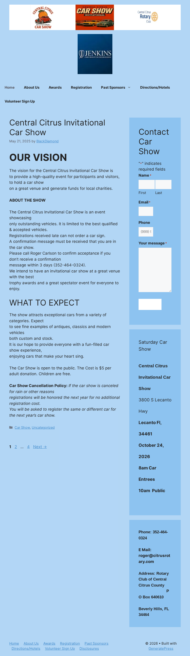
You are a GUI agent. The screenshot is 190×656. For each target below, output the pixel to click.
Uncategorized (43, 427)
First (142, 193)
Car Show (22, 427)
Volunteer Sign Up (20, 101)
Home (10, 87)
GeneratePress (161, 648)
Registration (81, 87)
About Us (31, 87)
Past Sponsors (113, 87)
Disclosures (89, 648)
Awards (55, 87)
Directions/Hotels (155, 87)
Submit (150, 304)
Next (40, 446)
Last (158, 193)
